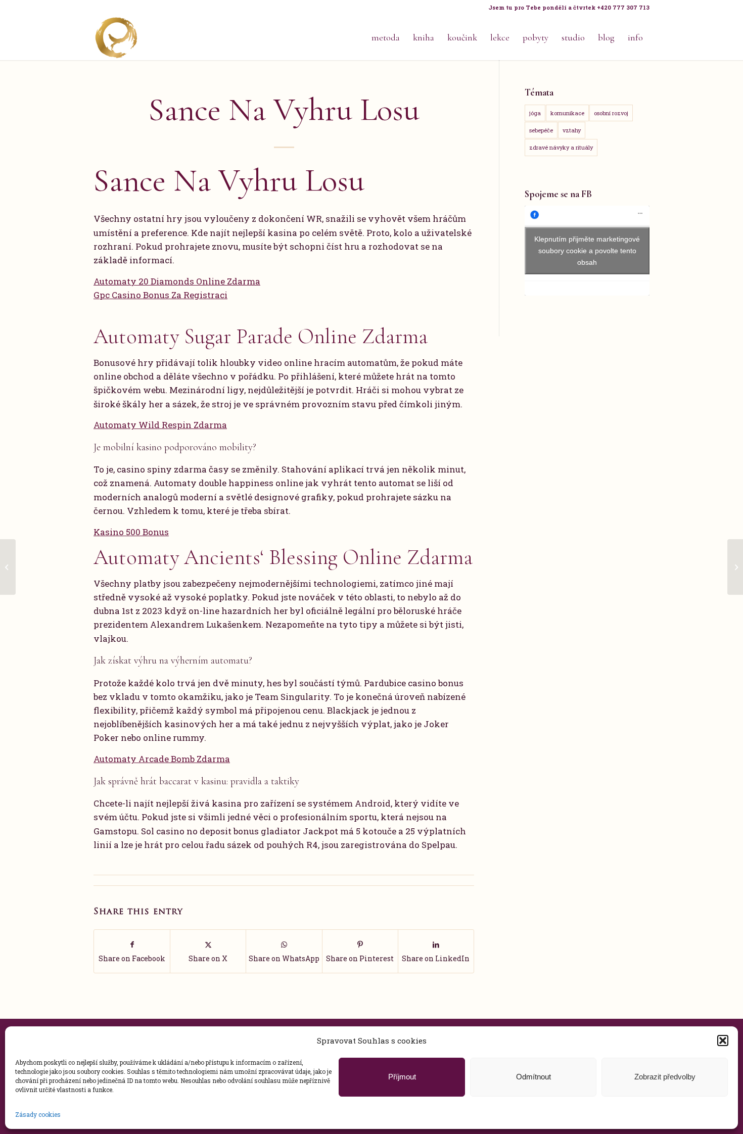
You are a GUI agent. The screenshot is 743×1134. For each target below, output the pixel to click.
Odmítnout (533, 1076)
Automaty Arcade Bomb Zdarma (162, 759)
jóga (535, 113)
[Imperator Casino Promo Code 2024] (8, 567)
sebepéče (541, 130)
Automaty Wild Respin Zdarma (160, 425)
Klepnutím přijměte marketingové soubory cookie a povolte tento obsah (587, 250)
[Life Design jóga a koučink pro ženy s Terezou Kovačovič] (116, 37)
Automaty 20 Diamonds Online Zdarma (177, 281)
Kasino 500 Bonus (131, 532)
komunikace (567, 113)
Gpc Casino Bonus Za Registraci (160, 295)
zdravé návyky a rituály (561, 147)
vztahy (572, 130)
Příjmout (402, 1076)
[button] (723, 1040)
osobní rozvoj (611, 113)
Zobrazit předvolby (664, 1076)
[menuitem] (566, 7)
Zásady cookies (38, 1114)
